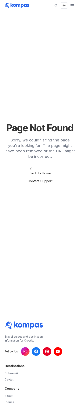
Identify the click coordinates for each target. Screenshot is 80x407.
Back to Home (40, 173)
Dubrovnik (11, 373)
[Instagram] (25, 351)
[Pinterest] (47, 351)
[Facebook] (36, 351)
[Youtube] (58, 351)
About (9, 395)
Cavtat (9, 379)
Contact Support (40, 181)
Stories (9, 402)
